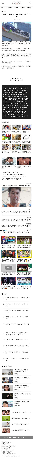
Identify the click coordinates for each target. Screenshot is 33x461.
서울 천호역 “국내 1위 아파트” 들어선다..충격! (13, 174)
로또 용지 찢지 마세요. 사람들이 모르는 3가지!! (15, 92)
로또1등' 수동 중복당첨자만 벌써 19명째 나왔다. (15, 116)
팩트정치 (29, 7)
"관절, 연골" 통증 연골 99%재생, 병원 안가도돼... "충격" (16, 103)
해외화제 (10, 7)
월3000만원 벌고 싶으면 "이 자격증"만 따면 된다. (16, 99)
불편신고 (10, 437)
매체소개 (3, 437)
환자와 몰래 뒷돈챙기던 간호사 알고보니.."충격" (14, 177)
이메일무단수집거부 (23, 437)
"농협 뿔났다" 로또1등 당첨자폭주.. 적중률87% (15, 107)
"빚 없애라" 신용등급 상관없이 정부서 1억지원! (15, 90)
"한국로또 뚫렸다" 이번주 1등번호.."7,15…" (13, 179)
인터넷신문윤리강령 (16, 437)
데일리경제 (22, 7)
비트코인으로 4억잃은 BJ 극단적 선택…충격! (14, 112)
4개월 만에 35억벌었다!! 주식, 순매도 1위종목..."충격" (16, 88)
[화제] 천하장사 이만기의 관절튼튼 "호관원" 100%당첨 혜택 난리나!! (16, 105)
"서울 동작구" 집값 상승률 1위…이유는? (13, 114)
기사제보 (6, 437)
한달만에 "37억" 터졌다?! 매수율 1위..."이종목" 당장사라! (16, 101)
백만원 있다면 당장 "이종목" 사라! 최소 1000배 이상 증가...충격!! (16, 97)
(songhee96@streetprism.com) (16, 80)
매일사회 (16, 7)
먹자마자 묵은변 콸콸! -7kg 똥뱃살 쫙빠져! (14, 94)
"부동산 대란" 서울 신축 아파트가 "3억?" (13, 110)
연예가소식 (3, 7)
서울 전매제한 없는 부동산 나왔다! (10, 172)
